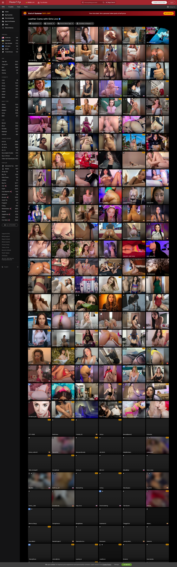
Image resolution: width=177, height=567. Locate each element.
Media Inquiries (6, 242)
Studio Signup (5, 253)
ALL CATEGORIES (11, 225)
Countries (49, 23)
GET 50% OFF (168, 13)
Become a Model (6, 250)
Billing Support (6, 236)
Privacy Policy (5, 244)
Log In (171, 2)
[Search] (103, 2)
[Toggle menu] (3, 2)
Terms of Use (5, 247)
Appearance (35, 23)
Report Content (6, 239)
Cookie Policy (106, 564)
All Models (4, 255)
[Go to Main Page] (15, 2)
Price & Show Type (65, 23)
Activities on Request (85, 23)
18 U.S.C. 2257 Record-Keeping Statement (8, 259)
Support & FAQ (6, 233)
